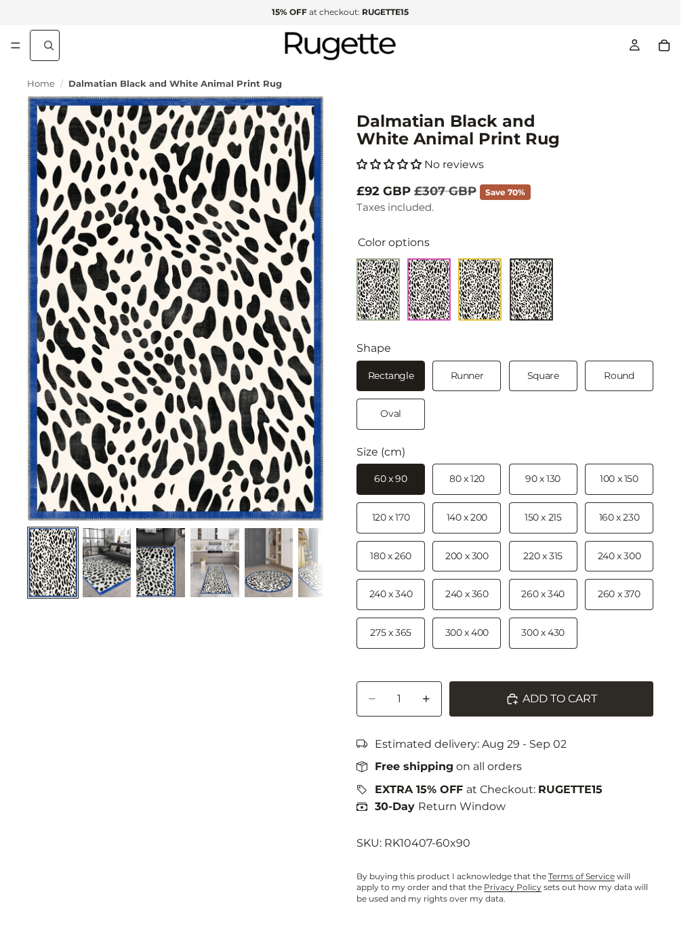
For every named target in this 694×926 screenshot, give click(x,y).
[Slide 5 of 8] (269, 562)
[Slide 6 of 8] (322, 562)
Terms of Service (581, 876)
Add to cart (560, 698)
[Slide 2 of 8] (107, 562)
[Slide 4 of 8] (214, 562)
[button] (389, 164)
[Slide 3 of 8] (160, 562)
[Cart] (664, 45)
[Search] (45, 45)
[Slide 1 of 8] (52, 562)
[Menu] (15, 45)
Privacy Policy (513, 887)
